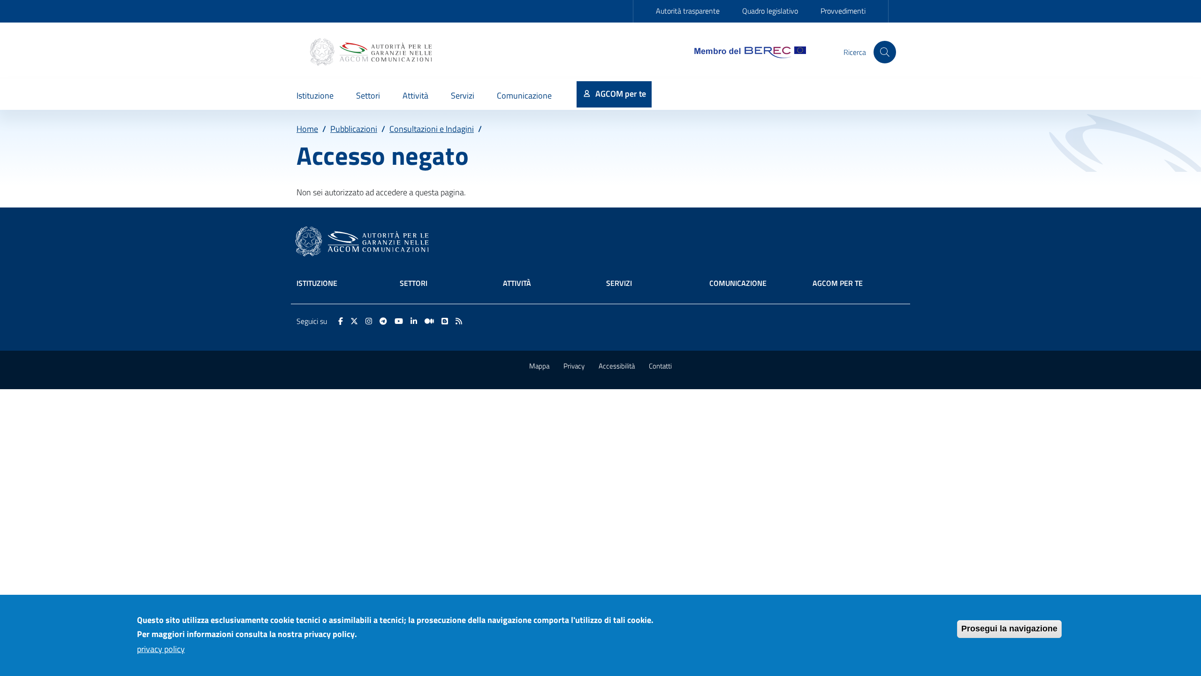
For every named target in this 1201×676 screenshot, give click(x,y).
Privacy (574, 366)
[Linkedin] (414, 321)
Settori (413, 283)
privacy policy (161, 648)
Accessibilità (617, 366)
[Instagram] (369, 321)
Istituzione (316, 283)
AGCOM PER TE (838, 283)
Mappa (539, 366)
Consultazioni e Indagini (431, 129)
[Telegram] (383, 321)
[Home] (372, 52)
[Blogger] (445, 321)
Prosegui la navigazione (1009, 628)
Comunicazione (738, 283)
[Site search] (885, 52)
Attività (517, 283)
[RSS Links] (459, 321)
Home (307, 129)
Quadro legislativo (770, 10)
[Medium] (429, 321)
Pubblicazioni (353, 129)
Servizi (619, 283)
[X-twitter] (354, 321)
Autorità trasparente (688, 10)
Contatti (660, 366)
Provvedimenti (843, 10)
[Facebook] (340, 321)
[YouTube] (399, 321)
